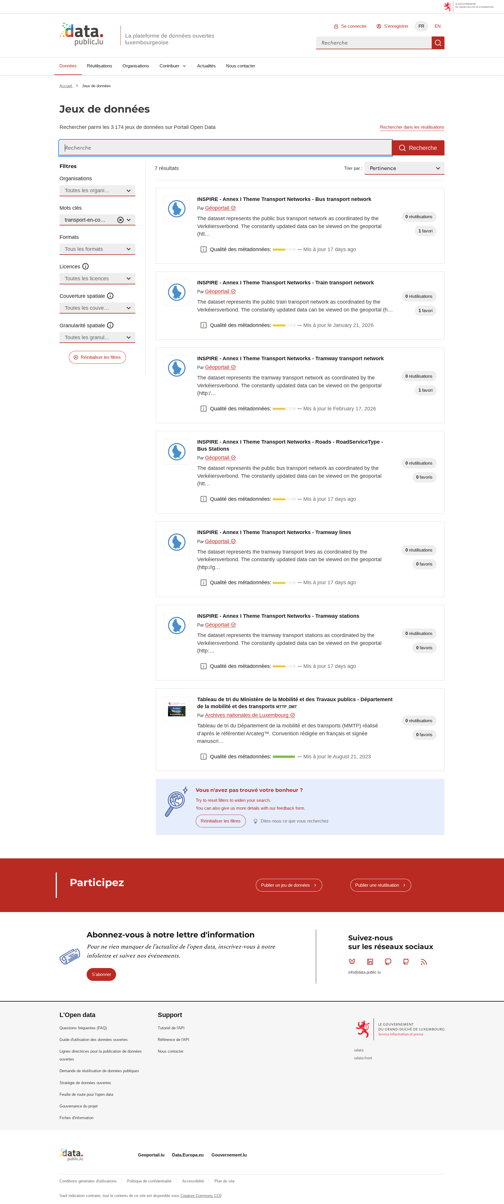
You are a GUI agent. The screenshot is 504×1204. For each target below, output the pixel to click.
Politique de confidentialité (150, 1181)
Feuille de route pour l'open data (86, 1094)
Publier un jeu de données (285, 885)
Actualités (206, 65)
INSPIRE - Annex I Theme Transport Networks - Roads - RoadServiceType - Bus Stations (290, 445)
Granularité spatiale (83, 325)
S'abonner (101, 974)
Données (68, 65)
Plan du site (224, 1181)
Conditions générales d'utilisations (89, 1181)
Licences (71, 267)
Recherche (438, 42)
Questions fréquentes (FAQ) (83, 1028)
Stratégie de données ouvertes (85, 1083)
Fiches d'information (76, 1118)
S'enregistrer (396, 26)
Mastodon (388, 961)
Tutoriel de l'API (171, 1028)
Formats (69, 237)
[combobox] (374, 42)
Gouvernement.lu (229, 1154)
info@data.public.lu (364, 972)
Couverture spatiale (83, 296)
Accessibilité (193, 1181)
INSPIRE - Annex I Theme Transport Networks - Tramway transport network (290, 358)
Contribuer (169, 65)
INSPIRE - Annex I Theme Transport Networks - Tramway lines (274, 532)
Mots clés (71, 208)
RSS (424, 961)
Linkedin (370, 961)
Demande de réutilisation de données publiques (99, 1071)
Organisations (136, 65)
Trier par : (353, 168)
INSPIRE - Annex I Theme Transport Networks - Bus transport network (284, 199)
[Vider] (120, 220)
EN (438, 26)
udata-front (363, 1058)
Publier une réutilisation (377, 885)
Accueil (66, 86)
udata (358, 1050)
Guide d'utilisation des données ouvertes (94, 1039)
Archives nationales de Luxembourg (247, 715)
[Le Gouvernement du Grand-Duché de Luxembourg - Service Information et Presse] (400, 1029)
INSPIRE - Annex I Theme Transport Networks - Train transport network (285, 283)
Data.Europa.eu (188, 1154)
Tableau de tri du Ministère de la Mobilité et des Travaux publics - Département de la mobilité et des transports (295, 702)
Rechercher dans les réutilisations (412, 127)
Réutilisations (99, 65)
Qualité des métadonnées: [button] (203, 249)
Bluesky (352, 961)
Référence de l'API (173, 1039)
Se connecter (354, 26)
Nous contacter (240, 65)
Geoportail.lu (151, 1154)
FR (421, 26)
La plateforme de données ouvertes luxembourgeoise (169, 39)
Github (406, 961)
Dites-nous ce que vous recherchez (295, 820)
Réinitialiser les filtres (101, 357)
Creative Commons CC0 (201, 1196)
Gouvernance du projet (79, 1106)
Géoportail (218, 208)
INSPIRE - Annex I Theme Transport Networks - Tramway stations (278, 616)
